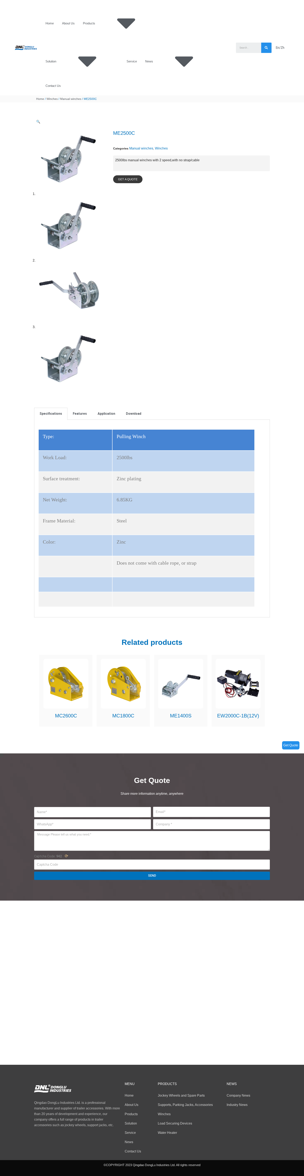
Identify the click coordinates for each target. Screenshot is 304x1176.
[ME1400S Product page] (180, 684)
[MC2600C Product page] (66, 684)
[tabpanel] (152, 518)
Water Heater (167, 1132)
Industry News (237, 1105)
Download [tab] (133, 414)
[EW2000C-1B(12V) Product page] (238, 684)
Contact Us (53, 85)
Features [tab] (80, 414)
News (149, 61)
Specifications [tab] (50, 414)
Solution (50, 61)
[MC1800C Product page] (123, 684)
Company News (238, 1095)
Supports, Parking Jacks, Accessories (185, 1105)
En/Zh (280, 48)
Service (132, 61)
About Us (68, 23)
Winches (52, 98)
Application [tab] (106, 414)
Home (49, 23)
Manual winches (70, 98)
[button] (127, 179)
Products (89, 23)
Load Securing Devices (175, 1123)
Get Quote (290, 745)
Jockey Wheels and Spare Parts (181, 1095)
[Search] (266, 48)
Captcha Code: (51, 855)
